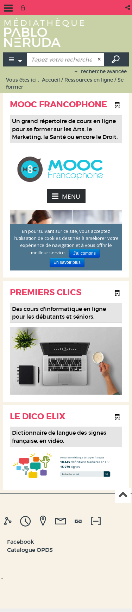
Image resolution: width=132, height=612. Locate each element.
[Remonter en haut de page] (123, 495)
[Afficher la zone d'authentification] (24, 7)
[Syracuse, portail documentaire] (44, 32)
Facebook (20, 541)
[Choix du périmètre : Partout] (15, 59)
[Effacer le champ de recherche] (100, 59)
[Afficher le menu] (8, 8)
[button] (128, 7)
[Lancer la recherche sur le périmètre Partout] (116, 59)
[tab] (9, 521)
